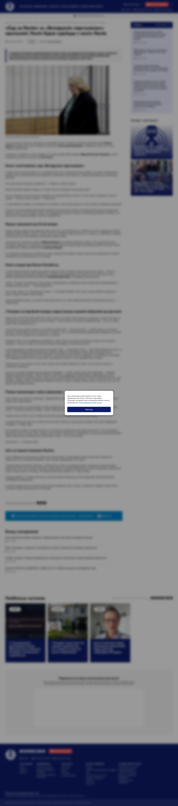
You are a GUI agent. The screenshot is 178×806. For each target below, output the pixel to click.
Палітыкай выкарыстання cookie (90, 402)
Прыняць (89, 409)
